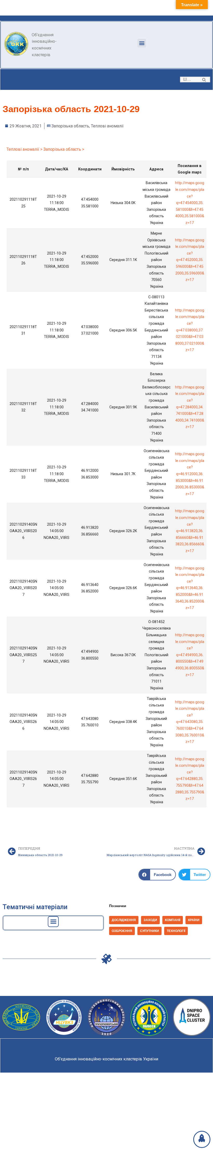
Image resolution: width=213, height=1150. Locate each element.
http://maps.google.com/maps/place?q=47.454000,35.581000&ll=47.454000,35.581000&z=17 (189, 203)
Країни (193, 920)
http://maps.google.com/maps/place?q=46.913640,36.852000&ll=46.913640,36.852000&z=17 (189, 588)
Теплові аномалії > (24, 149)
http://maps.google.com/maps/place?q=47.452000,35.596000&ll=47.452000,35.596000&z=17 (189, 260)
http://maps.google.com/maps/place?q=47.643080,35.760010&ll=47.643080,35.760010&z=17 (189, 722)
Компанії (172, 920)
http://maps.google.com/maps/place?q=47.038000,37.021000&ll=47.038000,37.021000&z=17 (189, 330)
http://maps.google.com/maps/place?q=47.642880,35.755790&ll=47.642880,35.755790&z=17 (189, 779)
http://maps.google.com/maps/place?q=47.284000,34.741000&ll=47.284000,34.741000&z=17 (189, 407)
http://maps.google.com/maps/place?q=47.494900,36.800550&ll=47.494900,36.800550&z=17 (189, 655)
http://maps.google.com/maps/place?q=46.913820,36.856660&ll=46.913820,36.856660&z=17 (189, 531)
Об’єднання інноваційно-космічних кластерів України (106, 1059)
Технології (176, 931)
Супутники (149, 931)
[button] (141, 43)
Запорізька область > (63, 149)
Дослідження (124, 920)
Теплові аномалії (107, 126)
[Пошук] (204, 79)
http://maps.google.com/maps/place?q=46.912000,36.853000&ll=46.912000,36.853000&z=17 (189, 474)
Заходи (150, 920)
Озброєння (122, 931)
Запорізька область (70, 126)
